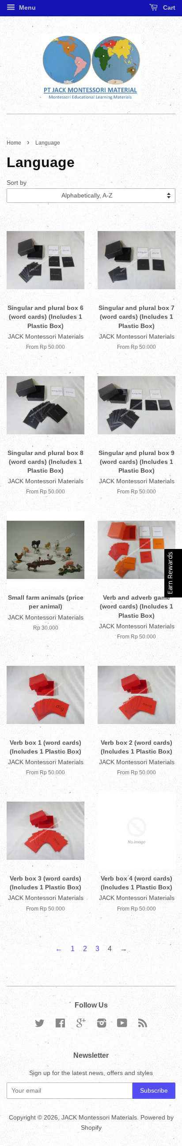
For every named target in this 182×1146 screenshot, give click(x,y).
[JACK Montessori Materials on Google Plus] (81, 1025)
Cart (168, 7)
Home (14, 143)
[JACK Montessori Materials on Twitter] (40, 1025)
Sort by (17, 182)
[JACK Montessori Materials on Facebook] (60, 1025)
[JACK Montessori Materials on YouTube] (122, 1025)
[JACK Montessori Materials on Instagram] (101, 1025)
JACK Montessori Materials (99, 1117)
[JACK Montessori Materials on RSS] (143, 1025)
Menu (26, 7)
